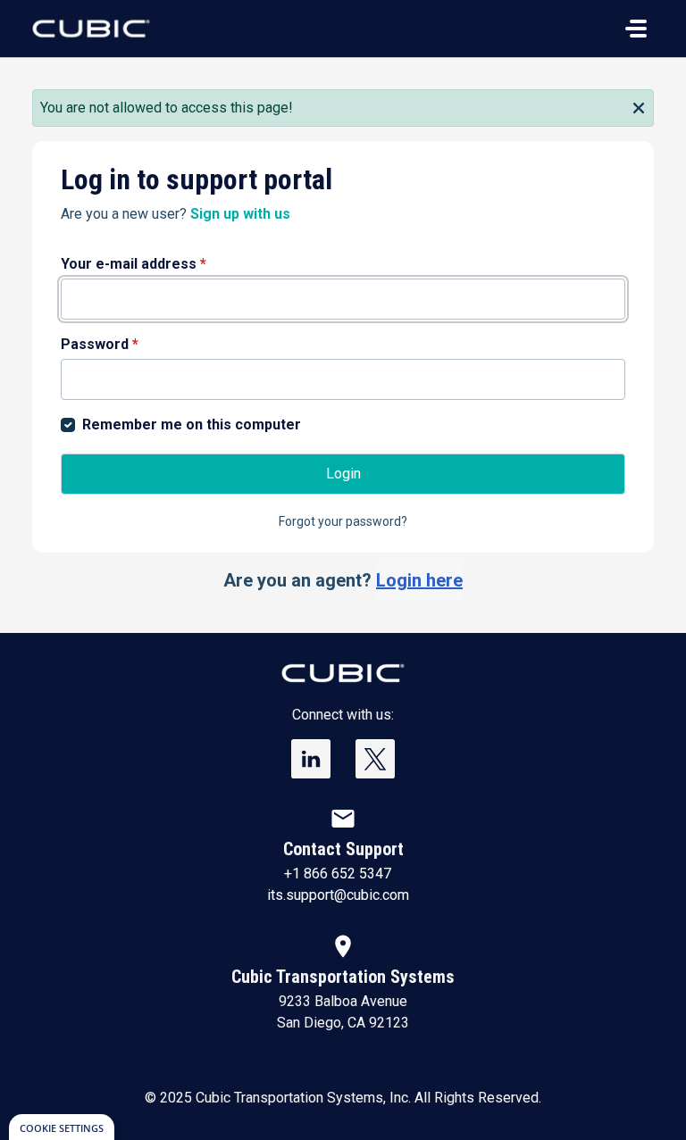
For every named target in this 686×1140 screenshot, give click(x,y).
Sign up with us (240, 213)
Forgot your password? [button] (343, 521)
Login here (419, 580)
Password (99, 344)
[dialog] (61, 1127)
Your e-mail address (133, 263)
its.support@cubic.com (338, 894)
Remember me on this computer (191, 424)
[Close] (638, 106)
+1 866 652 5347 (337, 873)
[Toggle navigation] (636, 28)
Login (343, 473)
